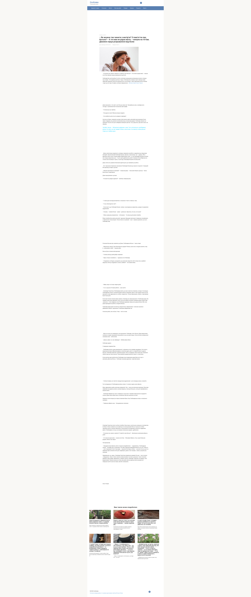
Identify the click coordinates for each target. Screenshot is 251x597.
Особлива (94, 2)
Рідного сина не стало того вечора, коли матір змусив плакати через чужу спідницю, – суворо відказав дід (124, 522)
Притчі (144, 8)
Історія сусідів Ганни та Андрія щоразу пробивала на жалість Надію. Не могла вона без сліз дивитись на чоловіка (147, 522)
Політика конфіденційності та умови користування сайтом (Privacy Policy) (106, 593)
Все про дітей (117, 8)
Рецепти (138, 8)
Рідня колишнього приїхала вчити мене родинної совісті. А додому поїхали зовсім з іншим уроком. (99, 522)
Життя (110, 8)
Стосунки (104, 8)
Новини (132, 8)
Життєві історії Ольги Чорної (136, 83)
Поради (125, 8)
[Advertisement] (125, 21)
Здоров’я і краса (95, 8)
